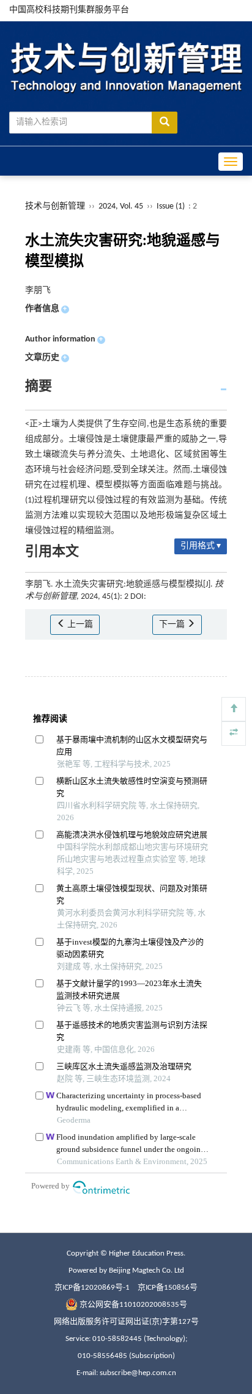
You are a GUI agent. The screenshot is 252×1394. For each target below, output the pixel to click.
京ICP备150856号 (168, 1288)
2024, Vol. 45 (121, 206)
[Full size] (233, 733)
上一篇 (79, 624)
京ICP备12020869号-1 (92, 1288)
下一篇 (173, 624)
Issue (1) (171, 206)
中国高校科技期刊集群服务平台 (69, 10)
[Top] (233, 709)
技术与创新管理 (55, 206)
